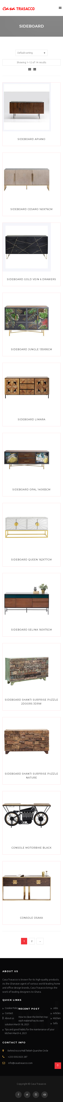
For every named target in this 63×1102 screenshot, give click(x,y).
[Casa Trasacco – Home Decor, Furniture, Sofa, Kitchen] (18, 8)
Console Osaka (31, 917)
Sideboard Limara (31, 419)
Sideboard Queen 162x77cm (31, 559)
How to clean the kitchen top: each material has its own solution (26, 1021)
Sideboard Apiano (31, 139)
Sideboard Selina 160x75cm (31, 629)
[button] (54, 8)
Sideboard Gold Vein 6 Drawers (31, 279)
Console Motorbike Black (31, 847)
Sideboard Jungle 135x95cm (31, 349)
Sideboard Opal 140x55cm (31, 489)
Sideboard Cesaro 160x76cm (31, 209)
